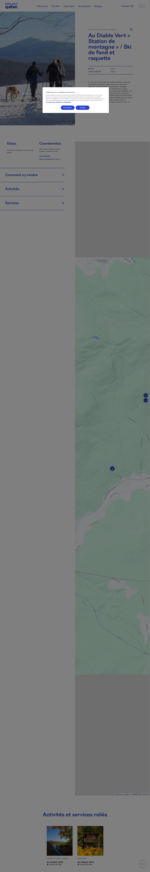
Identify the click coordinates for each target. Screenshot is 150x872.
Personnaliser (67, 107)
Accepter (83, 107)
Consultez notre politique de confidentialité (58, 102)
